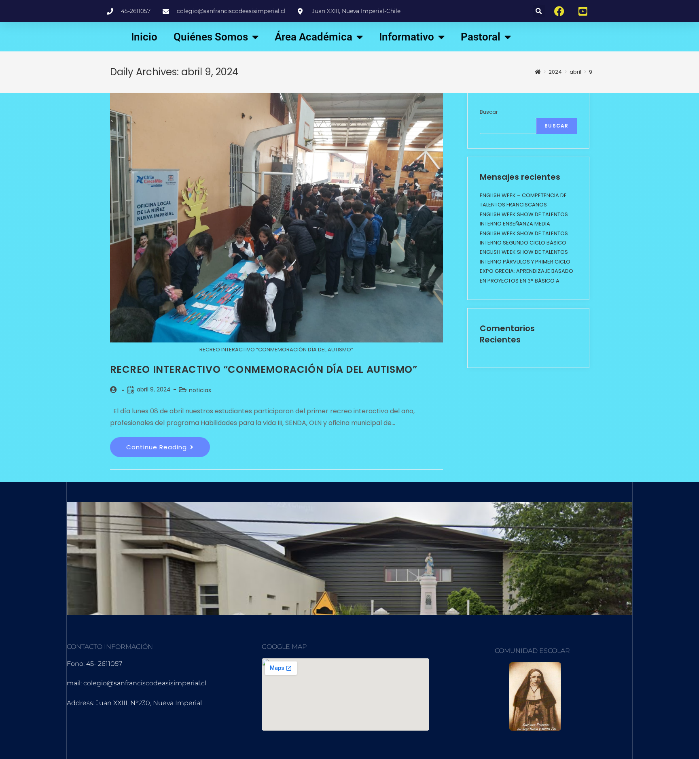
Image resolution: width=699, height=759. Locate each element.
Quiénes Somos (211, 37)
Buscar (489, 112)
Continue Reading (168, 444)
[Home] (538, 72)
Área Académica (313, 37)
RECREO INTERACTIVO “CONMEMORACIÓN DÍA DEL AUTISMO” (263, 369)
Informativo (406, 37)
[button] (539, 11)
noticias (200, 390)
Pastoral (480, 37)
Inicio (144, 37)
